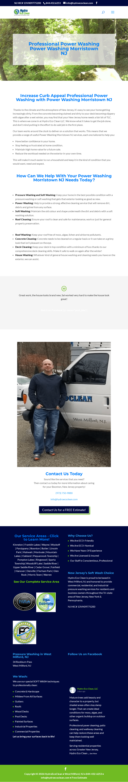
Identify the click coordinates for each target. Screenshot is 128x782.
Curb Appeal (52, 95)
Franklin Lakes (32, 544)
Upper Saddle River (23, 567)
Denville (31, 570)
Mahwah (27, 552)
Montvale (39, 552)
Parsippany (22, 548)
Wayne (45, 544)
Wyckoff (55, 544)
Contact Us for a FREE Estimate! (64, 510)
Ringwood (41, 559)
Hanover (20, 570)
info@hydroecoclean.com (64, 499)
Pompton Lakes (25, 559)
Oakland (26, 555)
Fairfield (55, 567)
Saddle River (51, 563)
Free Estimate (79, 777)
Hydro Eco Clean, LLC (87, 688)
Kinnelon (18, 544)
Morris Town (35, 574)
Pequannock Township (45, 555)
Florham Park (44, 570)
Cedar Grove (42, 567)
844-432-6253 (94, 773)
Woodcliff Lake (34, 563)
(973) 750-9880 (64, 492)
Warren (48, 574)
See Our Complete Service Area (36, 581)
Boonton (35, 548)
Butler (45, 548)
